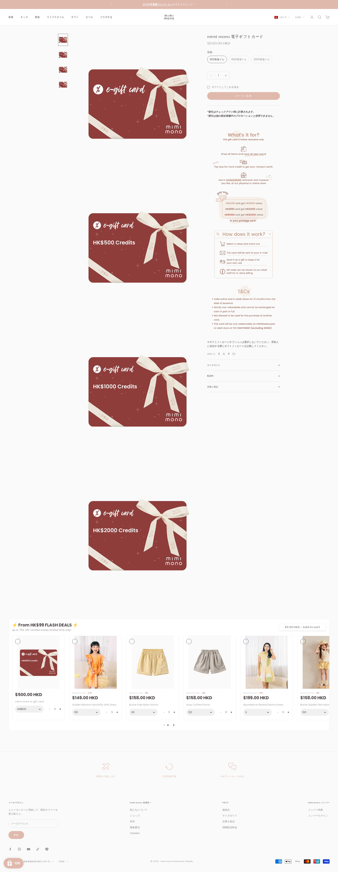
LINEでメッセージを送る (232, 776)
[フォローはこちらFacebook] (10, 849)
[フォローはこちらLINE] (47, 849)
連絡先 (226, 810)
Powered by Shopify (183, 861)
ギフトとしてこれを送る (225, 87)
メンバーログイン (318, 815)
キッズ (24, 17)
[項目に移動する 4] (63, 85)
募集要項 (135, 827)
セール (89, 17)
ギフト (75, 17)
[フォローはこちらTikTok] (37, 849)
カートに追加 (243, 95)
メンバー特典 (315, 810)
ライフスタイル (55, 17)
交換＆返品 (228, 821)
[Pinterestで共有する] (228, 354)
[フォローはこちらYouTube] (28, 849)
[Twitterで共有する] (224, 354)
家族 (37, 17)
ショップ (135, 815)
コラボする (106, 17)
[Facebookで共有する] (219, 354)
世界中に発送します (105, 776)
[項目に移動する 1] (63, 40)
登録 (16, 835)
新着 (10, 17)
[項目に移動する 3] (63, 70)
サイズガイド (229, 815)
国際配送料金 (229, 827)
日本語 (298, 17)
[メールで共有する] (233, 354)
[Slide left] (164, 725)
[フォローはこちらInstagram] (19, 849)
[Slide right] (174, 725)
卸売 (132, 821)
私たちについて (138, 810)
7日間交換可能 (169, 776)
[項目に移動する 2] (63, 55)
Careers (135, 833)
